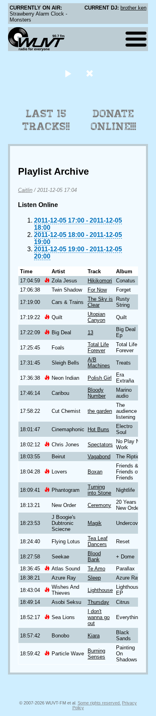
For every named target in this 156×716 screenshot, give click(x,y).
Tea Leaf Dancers (98, 541)
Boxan (95, 472)
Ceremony (99, 505)
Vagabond (99, 457)
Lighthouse (100, 590)
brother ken (133, 8)
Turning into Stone (99, 490)
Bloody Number (97, 393)
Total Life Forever (98, 347)
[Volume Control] (91, 73)
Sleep (94, 578)
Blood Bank (94, 556)
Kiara (94, 636)
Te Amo (96, 569)
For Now (97, 290)
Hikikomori (100, 281)
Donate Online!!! (113, 120)
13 (90, 332)
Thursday (98, 602)
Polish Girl (100, 378)
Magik (95, 523)
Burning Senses (96, 654)
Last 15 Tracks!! (46, 120)
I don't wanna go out (99, 617)
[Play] (68, 73)
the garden (100, 411)
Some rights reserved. (99, 702)
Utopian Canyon (96, 317)
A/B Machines (99, 363)
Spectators (100, 445)
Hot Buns (98, 429)
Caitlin (25, 190)
